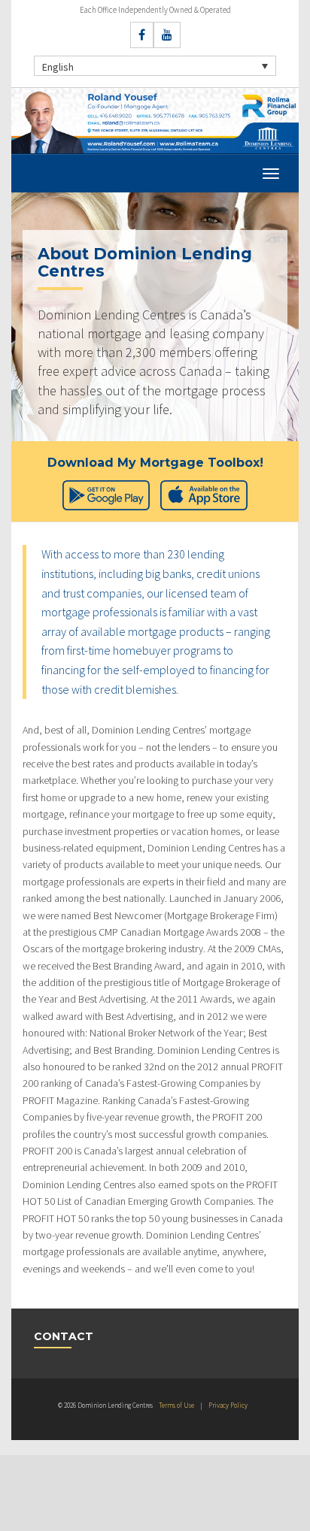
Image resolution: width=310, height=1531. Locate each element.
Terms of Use (176, 1405)
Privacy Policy (228, 1405)
